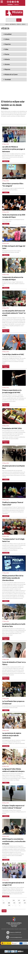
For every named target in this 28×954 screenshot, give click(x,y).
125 (25, 902)
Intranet (24, 928)
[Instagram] (12, 2)
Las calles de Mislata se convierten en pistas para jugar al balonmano (13, 149)
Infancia (7, 59)
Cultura (7, 39)
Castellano (10, 4)
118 (14, 900)
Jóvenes (7, 64)
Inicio (7, 24)
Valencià (16, 4)
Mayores (7, 69)
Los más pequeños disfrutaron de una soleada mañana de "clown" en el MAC (14, 313)
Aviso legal (3, 928)
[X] (10, 2)
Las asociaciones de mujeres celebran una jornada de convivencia (11, 735)
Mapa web (16, 928)
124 (20, 902)
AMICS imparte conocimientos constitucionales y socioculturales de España (13, 841)
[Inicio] (13, 12)
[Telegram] (15, 2)
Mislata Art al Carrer (11, 74)
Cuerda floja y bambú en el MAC (13, 354)
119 (19, 900)
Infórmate (12, 24)
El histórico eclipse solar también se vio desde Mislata (13, 105)
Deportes (8, 44)
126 (9, 905)
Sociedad (8, 79)
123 (14, 902)
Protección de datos (10, 928)
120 (24, 900)
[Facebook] (8, 2)
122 (9, 903)
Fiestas (7, 54)
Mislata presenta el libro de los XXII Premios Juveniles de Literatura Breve (12, 578)
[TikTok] (17, 2)
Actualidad (8, 34)
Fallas (6, 49)
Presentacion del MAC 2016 (12, 428)
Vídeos (18, 24)
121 (4, 902)
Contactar (21, 928)
